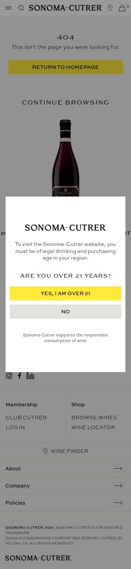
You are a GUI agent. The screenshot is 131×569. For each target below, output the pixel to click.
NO (65, 311)
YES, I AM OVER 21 (65, 293)
